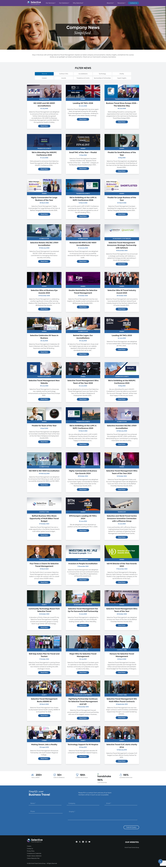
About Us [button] (110, 3)
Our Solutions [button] (63, 3)
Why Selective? (78, 3)
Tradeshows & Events (83, 78)
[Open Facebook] (76, 842)
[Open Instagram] (86, 842)
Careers (44, 78)
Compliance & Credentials (34, 853)
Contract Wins (63, 74)
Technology (102, 74)
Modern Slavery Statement (34, 856)
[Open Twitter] (80, 842)
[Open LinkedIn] (83, 842)
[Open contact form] (160, 861)
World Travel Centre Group (132, 847)
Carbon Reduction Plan (33, 858)
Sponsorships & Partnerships (102, 78)
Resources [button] (121, 3)
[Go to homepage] (34, 3)
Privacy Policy (30, 851)
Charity (121, 74)
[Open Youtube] (89, 842)
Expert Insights (121, 78)
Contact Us (133, 3)
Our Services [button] (50, 3)
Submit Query (131, 827)
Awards (63, 78)
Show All (44, 74)
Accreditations (83, 74)
